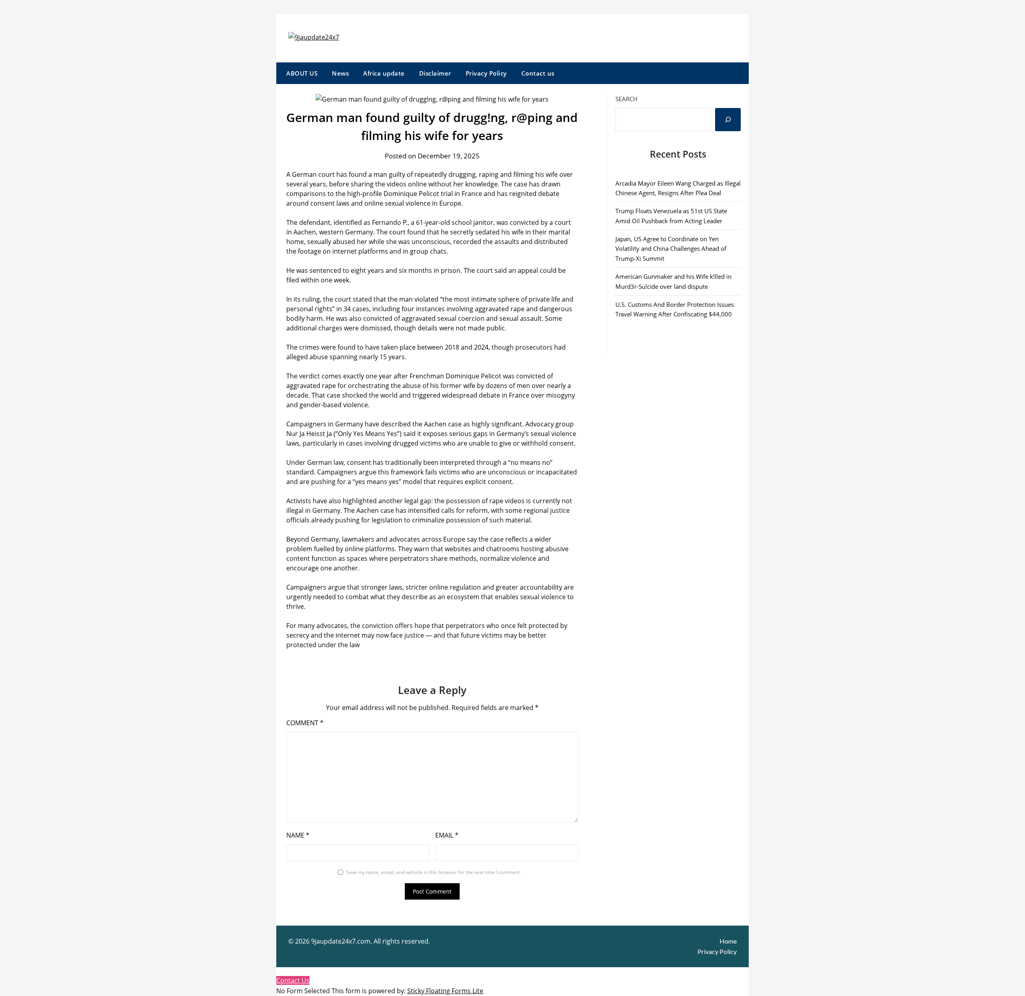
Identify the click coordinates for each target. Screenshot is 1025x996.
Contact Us (293, 980)
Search (626, 99)
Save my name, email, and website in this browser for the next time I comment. (433, 872)
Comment (305, 722)
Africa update (384, 73)
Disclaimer (435, 73)
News (340, 73)
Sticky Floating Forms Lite (445, 990)
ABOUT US (302, 73)
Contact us (538, 73)
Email (446, 835)
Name (298, 835)
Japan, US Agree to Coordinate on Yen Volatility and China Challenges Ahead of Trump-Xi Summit (670, 248)
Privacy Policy (486, 73)
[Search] (728, 119)
